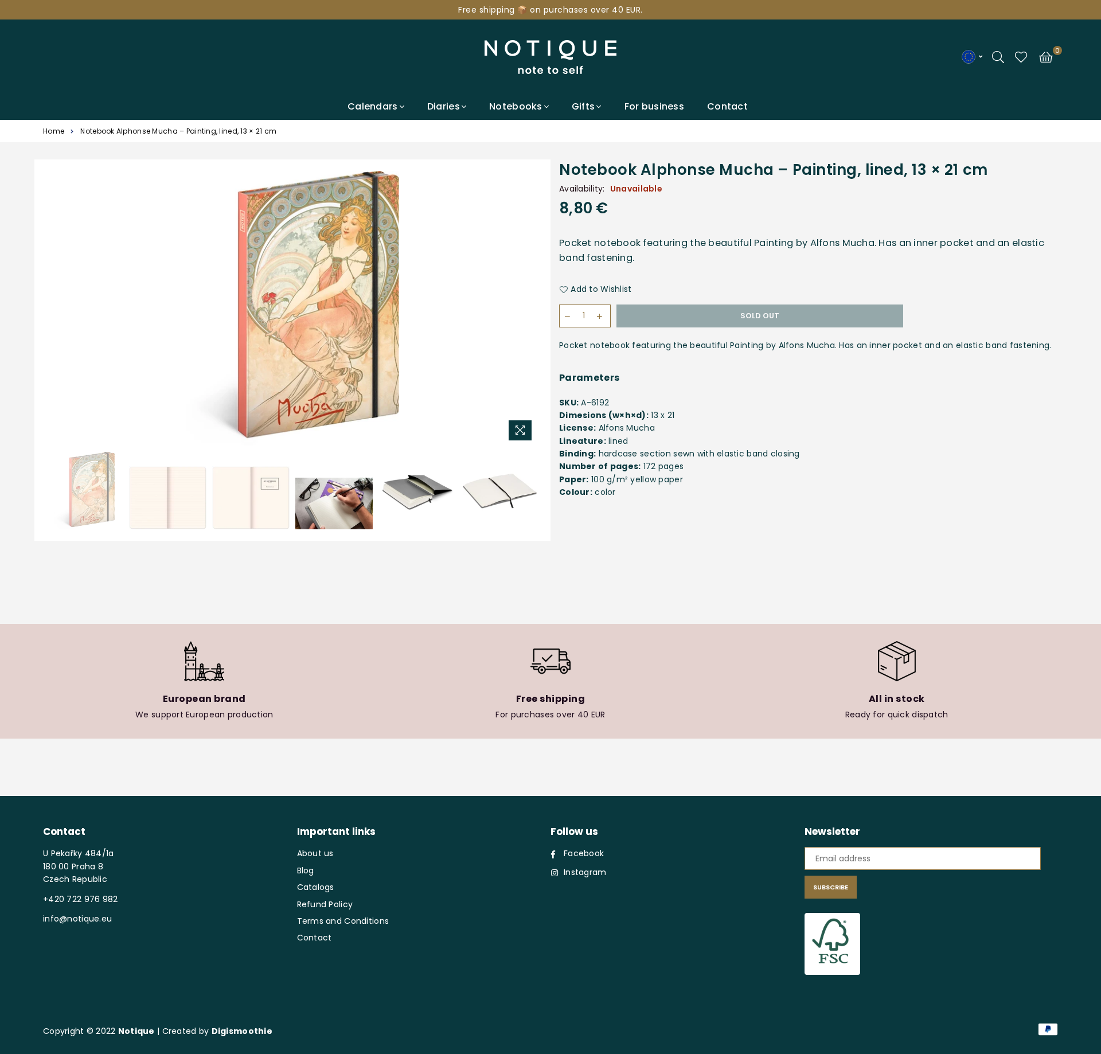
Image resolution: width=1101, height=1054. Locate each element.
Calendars (373, 106)
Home (53, 131)
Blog (305, 870)
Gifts (583, 106)
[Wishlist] (1021, 56)
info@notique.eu (77, 918)
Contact (727, 106)
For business (654, 106)
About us (315, 853)
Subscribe (830, 887)
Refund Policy (325, 904)
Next (529, 308)
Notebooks (515, 106)
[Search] (998, 56)
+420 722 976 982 (80, 899)
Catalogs (315, 887)
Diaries (443, 106)
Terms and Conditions (343, 921)
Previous (56, 308)
